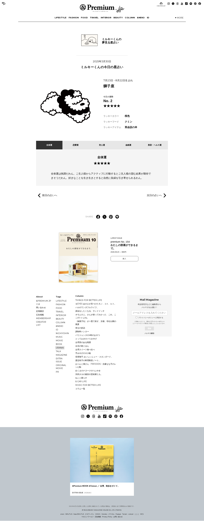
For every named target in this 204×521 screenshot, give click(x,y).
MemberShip (43, 318)
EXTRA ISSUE (59, 360)
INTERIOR (106, 17)
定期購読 (40, 311)
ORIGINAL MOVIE (61, 367)
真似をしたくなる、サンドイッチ (89, 311)
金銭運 (128, 145)
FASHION (74, 17)
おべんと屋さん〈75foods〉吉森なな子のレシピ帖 (95, 365)
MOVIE (59, 340)
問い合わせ (41, 307)
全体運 (49, 145)
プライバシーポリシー (158, 321)
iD (148, 17)
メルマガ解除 (149, 333)
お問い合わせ (118, 517)
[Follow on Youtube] (182, 3)
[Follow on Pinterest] (195, 3)
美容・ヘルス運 (155, 145)
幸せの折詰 (80, 328)
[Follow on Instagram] (168, 3)
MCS (141, 514)
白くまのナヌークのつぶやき (88, 370)
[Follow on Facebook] (199, 3)
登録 (149, 328)
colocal (130, 514)
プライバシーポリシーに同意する (150, 318)
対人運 (102, 145)
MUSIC (59, 337)
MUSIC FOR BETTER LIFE (88, 385)
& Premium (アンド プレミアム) (102, 8)
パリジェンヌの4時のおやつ (87, 335)
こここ (136, 514)
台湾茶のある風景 (83, 342)
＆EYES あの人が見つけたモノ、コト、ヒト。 (95, 304)
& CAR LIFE (81, 381)
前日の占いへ (49, 195)
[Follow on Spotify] (191, 3)
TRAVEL (94, 17)
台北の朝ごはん (82, 346)
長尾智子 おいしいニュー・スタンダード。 (94, 357)
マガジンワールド (87, 517)
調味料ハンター (82, 331)
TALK (58, 351)
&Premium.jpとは (43, 302)
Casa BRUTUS (78, 514)
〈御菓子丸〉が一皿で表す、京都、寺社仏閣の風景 (95, 323)
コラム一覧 (80, 388)
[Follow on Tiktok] (186, 3)
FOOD (84, 17)
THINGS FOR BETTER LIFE (88, 300)
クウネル (111, 514)
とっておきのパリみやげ (86, 338)
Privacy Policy (107, 517)
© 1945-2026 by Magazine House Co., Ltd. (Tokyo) (101, 510)
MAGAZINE (61, 355)
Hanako (104, 514)
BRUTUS (69, 514)
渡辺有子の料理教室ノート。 (88, 360)
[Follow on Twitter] (173, 3)
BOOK (59, 344)
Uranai (60, 348)
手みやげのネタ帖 (83, 353)
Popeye (118, 514)
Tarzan (124, 514)
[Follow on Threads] (177, 3)
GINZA (97, 514)
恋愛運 (76, 145)
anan (62, 514)
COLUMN (130, 17)
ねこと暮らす (81, 378)
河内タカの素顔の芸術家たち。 (89, 374)
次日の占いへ (154, 195)
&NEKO (141, 17)
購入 (124, 259)
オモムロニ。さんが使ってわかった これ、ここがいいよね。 (95, 316)
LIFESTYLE (60, 17)
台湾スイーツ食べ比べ (85, 349)
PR (57, 372)
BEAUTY (118, 17)
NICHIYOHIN (62, 333)
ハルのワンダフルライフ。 (87, 307)
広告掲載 (40, 314)
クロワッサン (89, 514)
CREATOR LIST (161, 6)
